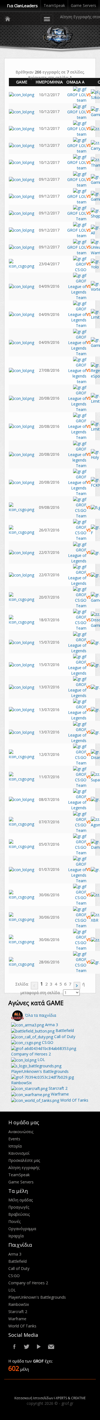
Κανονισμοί (18, 1153)
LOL (40, 1059)
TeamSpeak (54, 5)
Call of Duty (64, 1036)
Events (14, 1138)
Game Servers (83, 5)
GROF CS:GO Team (80, 510)
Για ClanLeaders (22, 5)
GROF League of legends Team (77, 457)
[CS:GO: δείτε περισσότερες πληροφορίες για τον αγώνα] (21, 263)
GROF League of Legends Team (77, 289)
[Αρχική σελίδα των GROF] (61, 36)
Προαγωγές (18, 1207)
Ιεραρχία (16, 1235)
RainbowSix (18, 1304)
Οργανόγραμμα (22, 1228)
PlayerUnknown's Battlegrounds (37, 1297)
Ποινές (14, 1221)
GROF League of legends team (77, 373)
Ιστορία (15, 1146)
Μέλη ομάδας (20, 1199)
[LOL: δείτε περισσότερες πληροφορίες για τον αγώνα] (21, 94)
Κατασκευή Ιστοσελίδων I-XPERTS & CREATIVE (50, 1398)
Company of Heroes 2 (28, 1282)
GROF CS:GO (80, 266)
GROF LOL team (76, 97)
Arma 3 (51, 1024)
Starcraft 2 (58, 1088)
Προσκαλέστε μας (24, 1160)
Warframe (59, 1094)
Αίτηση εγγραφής (23, 1167)
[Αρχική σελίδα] (7, 18)
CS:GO (47, 1042)
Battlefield (64, 1030)
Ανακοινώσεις (20, 1131)
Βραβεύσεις (19, 1214)
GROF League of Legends (77, 555)
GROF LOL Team (76, 216)
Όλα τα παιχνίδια (40, 1015)
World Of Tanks (73, 1100)
